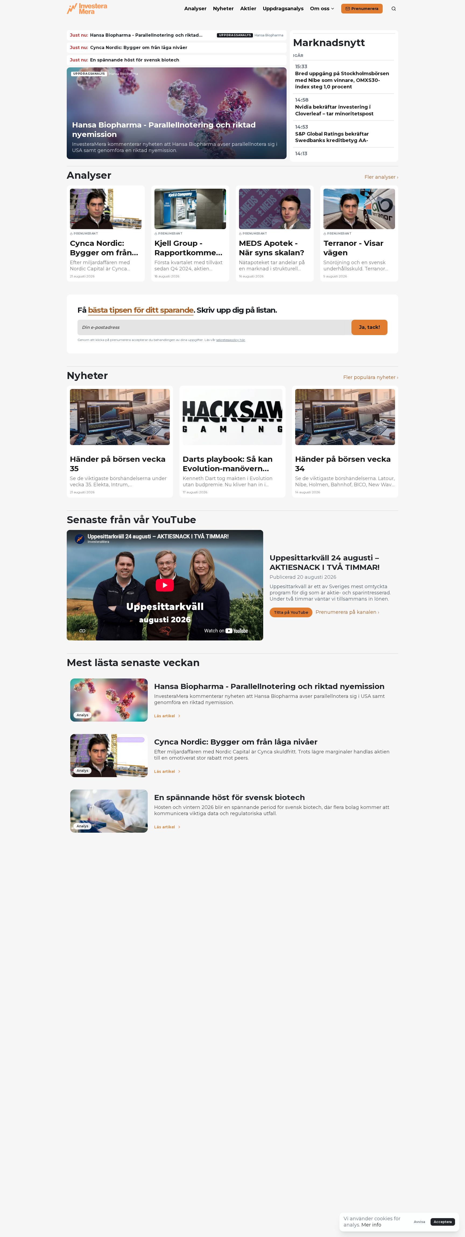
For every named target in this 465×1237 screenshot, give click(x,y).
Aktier (248, 9)
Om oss (319, 9)
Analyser (195, 9)
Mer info (371, 1225)
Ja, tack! (369, 327)
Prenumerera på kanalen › (347, 612)
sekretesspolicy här (230, 340)
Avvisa (419, 1222)
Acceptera (443, 1222)
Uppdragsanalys (283, 9)
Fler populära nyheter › (370, 377)
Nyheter (223, 9)
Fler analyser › (381, 177)
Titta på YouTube (291, 612)
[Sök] (393, 8)
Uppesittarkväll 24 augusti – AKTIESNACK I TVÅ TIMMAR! (324, 562)
